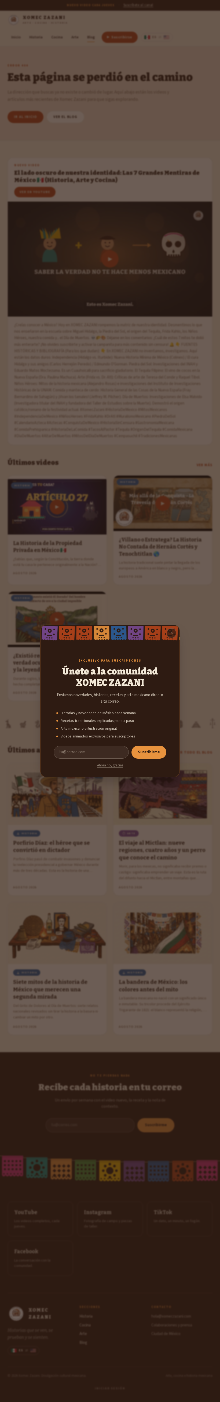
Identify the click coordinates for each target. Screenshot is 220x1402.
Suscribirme (149, 752)
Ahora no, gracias (110, 765)
